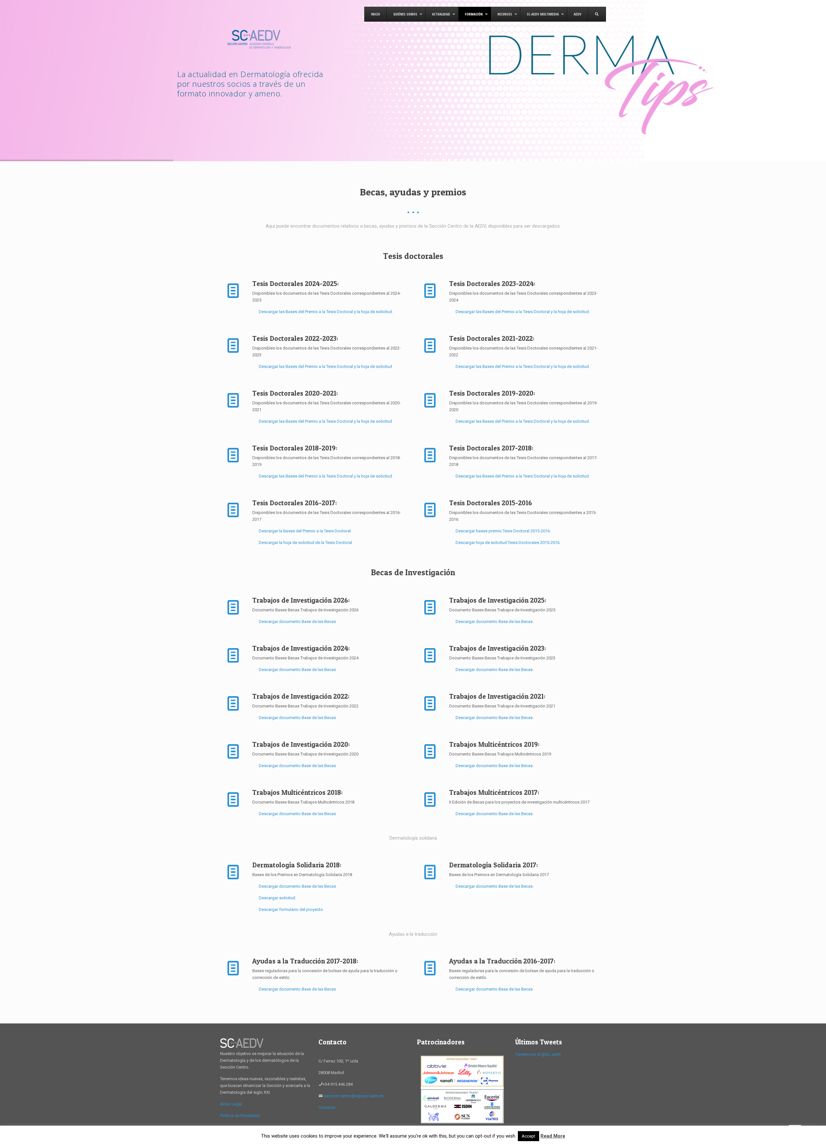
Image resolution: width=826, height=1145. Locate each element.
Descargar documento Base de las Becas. (298, 621)
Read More (552, 1136)
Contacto (327, 1107)
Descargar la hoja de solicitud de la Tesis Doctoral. (306, 542)
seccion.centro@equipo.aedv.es (354, 1095)
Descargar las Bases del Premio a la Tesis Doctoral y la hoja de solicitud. (326, 311)
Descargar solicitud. (277, 897)
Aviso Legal (231, 1103)
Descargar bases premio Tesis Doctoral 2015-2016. (503, 530)
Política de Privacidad (240, 1115)
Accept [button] (528, 1136)
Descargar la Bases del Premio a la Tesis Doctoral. (305, 530)
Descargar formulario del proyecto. (291, 909)
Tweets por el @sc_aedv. (538, 1054)
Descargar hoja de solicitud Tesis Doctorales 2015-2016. (508, 542)
